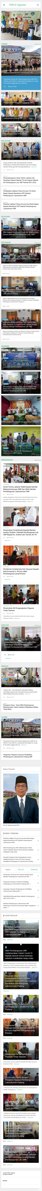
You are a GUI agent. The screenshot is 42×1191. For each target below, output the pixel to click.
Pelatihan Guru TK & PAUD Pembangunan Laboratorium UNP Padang (17, 452)
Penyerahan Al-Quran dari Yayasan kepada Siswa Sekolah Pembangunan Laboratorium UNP (20, 734)
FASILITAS (5, 625)
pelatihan (6, 226)
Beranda (5, 1180)
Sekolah (6, 128)
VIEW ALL (37, 44)
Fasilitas (5, 189)
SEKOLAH (4, 666)
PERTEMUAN (6, 242)
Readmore (21, 32)
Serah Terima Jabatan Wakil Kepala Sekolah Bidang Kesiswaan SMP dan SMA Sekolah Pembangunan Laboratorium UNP (20, 489)
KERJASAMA (6, 141)
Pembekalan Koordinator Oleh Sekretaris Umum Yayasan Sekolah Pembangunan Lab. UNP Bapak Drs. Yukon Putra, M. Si (20, 232)
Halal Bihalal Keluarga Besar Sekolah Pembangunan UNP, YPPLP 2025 (21, 25)
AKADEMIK (5, 346)
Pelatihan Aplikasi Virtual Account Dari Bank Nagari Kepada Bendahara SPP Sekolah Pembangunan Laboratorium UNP (21, 206)
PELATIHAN (5, 217)
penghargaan (6, 484)
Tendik (10, 605)
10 (6, 1148)
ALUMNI (4, 717)
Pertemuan (5, 255)
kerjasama (6, 152)
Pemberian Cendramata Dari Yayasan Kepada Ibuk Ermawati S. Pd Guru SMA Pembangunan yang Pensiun (21, 571)
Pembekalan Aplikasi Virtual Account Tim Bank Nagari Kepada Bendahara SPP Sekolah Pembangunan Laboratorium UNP (19, 193)
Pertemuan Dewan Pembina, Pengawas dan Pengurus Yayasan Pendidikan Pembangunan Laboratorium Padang (18, 292)
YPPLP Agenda (17, 4)
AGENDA (4, 44)
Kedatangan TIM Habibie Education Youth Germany (21, 422)
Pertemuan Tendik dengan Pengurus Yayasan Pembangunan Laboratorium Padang (19, 1080)
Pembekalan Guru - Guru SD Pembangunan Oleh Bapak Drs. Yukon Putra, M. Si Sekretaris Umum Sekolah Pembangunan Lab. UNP (20, 389)
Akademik (6, 358)
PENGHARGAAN (7, 460)
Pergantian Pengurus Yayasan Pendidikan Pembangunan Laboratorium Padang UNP (17, 756)
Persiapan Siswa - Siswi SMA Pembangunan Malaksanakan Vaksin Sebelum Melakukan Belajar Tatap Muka (20, 707)
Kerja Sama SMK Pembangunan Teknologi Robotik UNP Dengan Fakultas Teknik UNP (20, 156)
